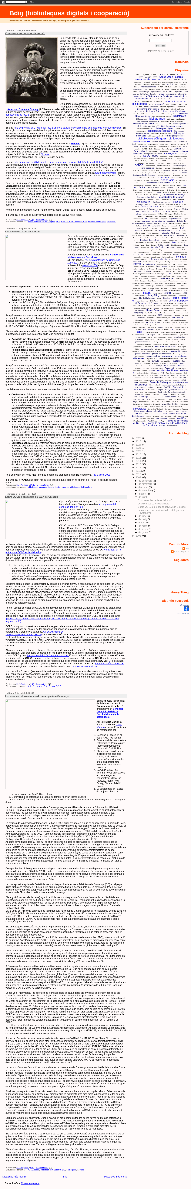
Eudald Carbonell (175, 223)
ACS (58, 222)
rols (134, 375)
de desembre (145, 480)
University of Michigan (180, 409)
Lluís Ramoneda (142, 301)
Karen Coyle (139, 286)
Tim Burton (177, 399)
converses (154, 180)
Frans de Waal (183, 238)
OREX (170, 337)
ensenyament (138, 219)
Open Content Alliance (169, 335)
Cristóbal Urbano (153, 187)
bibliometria (139, 111)
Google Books (157, 247)
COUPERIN (157, 185)
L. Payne (164, 288)
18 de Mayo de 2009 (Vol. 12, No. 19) (24, 634)
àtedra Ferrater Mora (171, 99)
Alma (176, 84)
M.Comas (157, 306)
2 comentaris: (42, 220)
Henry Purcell (152, 250)
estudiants (171, 221)
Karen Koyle (150, 286)
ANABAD (168, 87)
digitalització (144, 201)
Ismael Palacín (139, 266)
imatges (176, 254)
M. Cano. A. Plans (167, 303)
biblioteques (157, 118)
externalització (142, 228)
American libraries (148, 87)
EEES (138, 214)
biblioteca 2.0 (152, 111)
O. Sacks (165, 329)
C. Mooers (181, 144)
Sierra (151, 385)
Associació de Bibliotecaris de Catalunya (153, 96)
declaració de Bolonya (174, 194)
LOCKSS (163, 301)
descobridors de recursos (171, 197)
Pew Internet (148, 347)
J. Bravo (172, 266)
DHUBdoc (151, 199)
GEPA (160, 245)
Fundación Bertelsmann (170, 240)
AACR (141, 77)
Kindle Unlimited (171, 286)
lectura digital (157, 293)
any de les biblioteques (179, 89)
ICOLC (141, 254)
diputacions (139, 204)
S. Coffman (181, 375)
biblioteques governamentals (161, 133)
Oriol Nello (159, 339)
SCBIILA (168, 380)
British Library (164, 144)
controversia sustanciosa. (84, 666)
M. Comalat (179, 303)
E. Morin (177, 209)
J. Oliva (184, 269)
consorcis (163, 177)
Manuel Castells (154, 310)
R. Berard (155, 363)
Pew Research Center (165, 346)
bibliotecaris (179, 116)
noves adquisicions (181, 327)
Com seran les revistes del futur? (25, 33)
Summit (147, 394)
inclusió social (155, 257)
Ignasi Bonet (166, 254)
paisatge (156, 342)
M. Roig (141, 306)
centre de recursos (140, 158)
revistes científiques (97, 222)
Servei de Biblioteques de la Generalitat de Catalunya (161, 383)
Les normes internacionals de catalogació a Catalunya (37, 696)
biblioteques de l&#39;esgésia (148, 121)
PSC (138, 361)
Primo (175, 354)
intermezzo (183, 262)
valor (165, 413)
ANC (175, 87)
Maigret (156, 308)
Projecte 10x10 (151, 358)
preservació (174, 351)
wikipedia (172, 418)
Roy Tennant (164, 375)
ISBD (185, 264)
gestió (167, 245)
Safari (175, 378)
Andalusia (182, 87)
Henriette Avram (140, 250)
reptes (145, 370)
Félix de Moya (140, 233)
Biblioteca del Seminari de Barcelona (146, 114)
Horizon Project (143, 252)
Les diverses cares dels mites (22, 231)
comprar (136, 170)
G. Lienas (181, 242)
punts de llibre (166, 361)
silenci (157, 385)
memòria (185, 315)
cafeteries (152, 146)
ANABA (160, 87)
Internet (137, 264)
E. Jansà (160, 209)
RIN (162, 373)
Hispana (162, 250)
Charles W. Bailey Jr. (142, 161)
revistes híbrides (142, 373)
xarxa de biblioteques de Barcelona (77, 487)
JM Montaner (178, 274)
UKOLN (175, 402)
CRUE (163, 187)
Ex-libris (181, 226)
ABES (155, 77)
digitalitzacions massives (162, 202)
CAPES (144, 149)
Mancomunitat (181, 308)
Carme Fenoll (179, 149)
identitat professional (153, 254)
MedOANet (168, 315)
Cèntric (151, 158)
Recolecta (138, 368)
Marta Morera (178, 313)
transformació (144, 402)
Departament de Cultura (147, 197)
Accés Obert (166, 76)
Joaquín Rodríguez (163, 276)
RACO (182, 363)
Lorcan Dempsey (178, 300)
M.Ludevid (166, 306)
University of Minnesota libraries (148, 411)
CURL (177, 187)
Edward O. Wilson (178, 211)
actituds (177, 80)
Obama (178, 329)
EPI (146, 218)
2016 (139, 454)
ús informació (181, 411)
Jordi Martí (153, 278)
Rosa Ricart (154, 375)
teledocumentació (157, 397)
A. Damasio (171, 74)
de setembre (145, 490)
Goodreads (145, 247)
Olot (158, 335)
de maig (143, 519)
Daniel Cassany (182, 192)
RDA (166, 366)
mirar (160, 320)
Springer (160, 390)
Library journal (140, 295)
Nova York (168, 327)
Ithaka (164, 266)
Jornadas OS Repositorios (169, 281)
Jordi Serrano (152, 281)
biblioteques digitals (164, 128)
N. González (183, 322)
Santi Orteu (138, 380)
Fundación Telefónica (162, 242)
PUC (148, 361)
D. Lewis (157, 192)
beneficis (139, 106)
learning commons (175, 290)
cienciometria (172, 161)
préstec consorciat (142, 354)
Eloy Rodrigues (160, 216)
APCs (135, 92)
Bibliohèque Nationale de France (172, 109)
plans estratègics (147, 349)
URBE (171, 411)
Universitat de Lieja (175, 406)
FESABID (165, 233)
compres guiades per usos (150, 170)
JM (187, 548)
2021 (139, 448)
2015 (139, 457)
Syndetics (156, 394)
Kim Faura (159, 286)
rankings (159, 366)
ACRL (165, 80)
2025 (139, 441)
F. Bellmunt (154, 228)
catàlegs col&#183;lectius (153, 154)
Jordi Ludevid (143, 278)
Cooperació (37, 686)
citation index (160, 163)
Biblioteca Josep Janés (169, 114)
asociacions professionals (176, 94)
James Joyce (182, 271)
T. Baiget (164, 394)
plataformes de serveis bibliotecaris (167, 349)
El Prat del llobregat (165, 214)
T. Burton (173, 394)
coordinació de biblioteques (158, 183)
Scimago (176, 380)
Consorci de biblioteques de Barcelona (95, 256)
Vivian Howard (183, 416)
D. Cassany (148, 192)
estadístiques (158, 221)
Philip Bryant (182, 347)
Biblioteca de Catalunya (50, 1170)
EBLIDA (185, 209)
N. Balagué (166, 322)
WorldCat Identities (139, 421)
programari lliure (153, 356)
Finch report (175, 233)
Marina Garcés (169, 310)
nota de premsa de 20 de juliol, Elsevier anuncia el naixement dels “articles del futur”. (58, 162)
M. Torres (149, 306)
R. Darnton (164, 363)
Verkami (148, 416)
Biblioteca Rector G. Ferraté (161, 116)
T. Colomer (181, 394)
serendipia (144, 382)
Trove (153, 402)
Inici (65, 1176)
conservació (176, 175)
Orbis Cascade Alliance (144, 337)
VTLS (136, 418)
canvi (185, 146)
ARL (170, 92)
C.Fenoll (143, 146)
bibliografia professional (148, 109)
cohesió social (150, 166)
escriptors (163, 219)
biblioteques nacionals (155, 136)
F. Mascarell (174, 228)
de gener (143, 532)
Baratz (173, 104)
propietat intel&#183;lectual (168, 358)
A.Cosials (181, 75)
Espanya (146, 221)
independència (167, 257)
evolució (174, 226)
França (135, 238)
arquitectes (178, 92)
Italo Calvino (150, 266)
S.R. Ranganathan (156, 378)
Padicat (182, 339)
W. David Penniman (147, 418)
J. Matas (159, 269)
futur (85, 222)
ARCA (165, 92)
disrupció (148, 204)
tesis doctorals (138, 399)
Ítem (158, 266)
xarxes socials (172, 426)
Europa (52, 686)
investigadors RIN (163, 264)
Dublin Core (179, 207)
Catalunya (183, 154)
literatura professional (168, 295)
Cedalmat (163, 156)
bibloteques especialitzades (162, 142)
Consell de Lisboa (164, 175)
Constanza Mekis (177, 178)
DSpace (170, 207)
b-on (167, 104)
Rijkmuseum (155, 373)
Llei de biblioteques (147, 298)
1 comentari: (41, 684)
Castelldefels (163, 151)
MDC (160, 315)
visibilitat (168, 416)
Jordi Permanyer (167, 278)
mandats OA (139, 310)
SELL (136, 382)
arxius (161, 94)
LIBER (185, 293)
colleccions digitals (179, 166)
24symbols (145, 74)
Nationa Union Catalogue (144, 325)
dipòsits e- (178, 201)
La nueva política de (109, 663)
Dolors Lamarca (149, 206)
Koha (144, 288)
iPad (173, 264)
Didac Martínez (166, 199)
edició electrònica (143, 211)
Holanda (170, 250)
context (146, 180)
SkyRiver (159, 387)
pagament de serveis (143, 342)
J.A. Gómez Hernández (142, 271)
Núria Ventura (148, 330)
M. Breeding (140, 303)
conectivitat (183, 170)
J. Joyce (142, 269)
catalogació (71, 1170)
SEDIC (183, 380)
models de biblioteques (178, 320)
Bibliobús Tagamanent (167, 106)
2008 (139, 535)
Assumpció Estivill (156, 99)
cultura (170, 187)
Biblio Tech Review (151, 106)
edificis (156, 211)
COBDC (139, 165)
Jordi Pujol (179, 278)
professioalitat (139, 356)
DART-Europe (157, 195)
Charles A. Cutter (180, 158)
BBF (186, 104)
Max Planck (152, 315)
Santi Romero (149, 380)
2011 (138, 471)
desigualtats (141, 199)
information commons (179, 259)
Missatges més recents (14, 1176)
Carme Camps (167, 149)
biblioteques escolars (160, 130)
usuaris (138, 413)
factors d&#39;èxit (150, 231)
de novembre (145, 484)
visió (174, 416)
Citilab (169, 163)
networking (152, 327)
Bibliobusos (181, 106)
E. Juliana (168, 209)
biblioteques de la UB (164, 124)
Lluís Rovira (154, 301)
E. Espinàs (151, 209)
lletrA (159, 298)
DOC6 (137, 207)
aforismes (137, 82)
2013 (139, 464)
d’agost (142, 493)
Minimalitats (177, 317)
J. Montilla (176, 269)
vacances (157, 414)
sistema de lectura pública (144, 387)
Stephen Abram (150, 392)
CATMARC (137, 156)
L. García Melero (153, 288)
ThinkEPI (149, 399)
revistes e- (111, 222)
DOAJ (184, 204)
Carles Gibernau (154, 149)
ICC (134, 254)
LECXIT (167, 293)
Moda (166, 320)
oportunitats (184, 335)
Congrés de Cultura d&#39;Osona (156, 173)
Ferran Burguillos (152, 233)
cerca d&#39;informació (164, 158)
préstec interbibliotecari (161, 354)
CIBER (164, 161)
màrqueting (138, 313)
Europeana (156, 226)
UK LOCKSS (166, 402)
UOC (165, 411)
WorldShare (152, 421)
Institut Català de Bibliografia (153, 262)
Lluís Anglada (181, 551)
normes (80, 1170)
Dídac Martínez (178, 199)
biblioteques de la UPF (151, 126)
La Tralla (173, 288)
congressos (174, 173)
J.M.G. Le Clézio (170, 271)
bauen (180, 104)
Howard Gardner (156, 252)
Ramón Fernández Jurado (145, 366)
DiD (157, 199)
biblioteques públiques (37, 487)
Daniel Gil (139, 195)
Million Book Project (163, 318)
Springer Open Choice (174, 390)
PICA (137, 349)
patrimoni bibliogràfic (144, 344)
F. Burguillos (164, 228)
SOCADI (167, 387)
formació (159, 235)
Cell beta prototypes (105, 173)
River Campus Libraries (174, 373)
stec (141, 392)
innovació (137, 262)
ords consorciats (159, 337)
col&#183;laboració (164, 166)
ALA (29, 686)
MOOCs (149, 322)
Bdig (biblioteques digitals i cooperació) (69, 13)
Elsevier (75, 143)
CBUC (146, 156)
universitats (139, 408)
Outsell (167, 339)
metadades (150, 318)
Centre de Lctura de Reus (178, 156)
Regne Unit (169, 368)
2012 (139, 467)
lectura (147, 292)
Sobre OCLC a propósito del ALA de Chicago (31, 496)
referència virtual (157, 368)
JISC (169, 273)
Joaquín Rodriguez (148, 276)
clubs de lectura (179, 163)
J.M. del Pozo (157, 271)
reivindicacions (181, 368)
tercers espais (170, 397)
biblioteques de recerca (172, 126)
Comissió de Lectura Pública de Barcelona (170, 168)
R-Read (147, 363)
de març (143, 526)
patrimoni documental (161, 344)
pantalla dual (174, 342)
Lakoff (150, 290)
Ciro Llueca (150, 163)
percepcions (174, 344)
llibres (175, 297)
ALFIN (170, 84)
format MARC (169, 235)
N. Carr (174, 322)
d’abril (142, 522)
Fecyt (184, 231)
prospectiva (184, 358)
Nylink (158, 329)
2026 (139, 438)
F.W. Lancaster (75, 222)
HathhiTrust (171, 247)
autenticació (158, 101)
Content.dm (138, 180)
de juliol (142, 497)
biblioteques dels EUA (145, 128)
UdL (158, 402)
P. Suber (175, 339)
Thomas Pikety (159, 399)
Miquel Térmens (150, 320)
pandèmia (164, 342)
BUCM (173, 144)
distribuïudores (159, 204)
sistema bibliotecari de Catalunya (173, 385)
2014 (139, 461)
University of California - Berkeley (159, 409)
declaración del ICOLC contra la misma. (48, 655)
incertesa (146, 257)
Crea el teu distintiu (182, 613)
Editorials (165, 211)
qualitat (176, 361)
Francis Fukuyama (146, 238)
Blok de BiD (142, 144)
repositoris (136, 370)
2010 (139, 474)
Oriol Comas (149, 339)
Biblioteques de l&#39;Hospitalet (172, 121)
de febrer (143, 529)
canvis (137, 149)
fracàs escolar (182, 235)
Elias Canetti (149, 216)
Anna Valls (165, 89)
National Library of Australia (164, 325)
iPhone (179, 264)
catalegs (174, 151)
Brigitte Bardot (54, 487)
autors (151, 104)
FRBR (136, 240)
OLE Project (150, 335)
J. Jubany (150, 269)
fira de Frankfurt (148, 235)
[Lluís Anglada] (186, 610)
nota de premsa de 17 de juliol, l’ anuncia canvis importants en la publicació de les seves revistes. (68, 127)
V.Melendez (148, 414)
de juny (142, 516)
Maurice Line (141, 315)
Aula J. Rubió (33, 1170)
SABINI (168, 378)
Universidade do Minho (170, 404)
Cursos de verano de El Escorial (163, 190)
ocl (184, 329)
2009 (138, 74)
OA (172, 329)
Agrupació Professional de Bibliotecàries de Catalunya (162, 82)
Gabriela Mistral (138, 245)
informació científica (140, 259)
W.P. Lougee (161, 418)
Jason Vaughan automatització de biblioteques (149, 274)
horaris (177, 250)
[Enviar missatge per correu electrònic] (50, 220)
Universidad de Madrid (152, 404)
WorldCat (181, 418)
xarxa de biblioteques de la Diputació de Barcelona (165, 424)
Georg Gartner (151, 245)
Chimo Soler (155, 161)
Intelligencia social (171, 262)
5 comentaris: (43, 485)
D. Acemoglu (137, 192)
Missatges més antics (115, 1176)
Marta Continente (165, 313)
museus (158, 322)
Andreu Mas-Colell (140, 89)
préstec (184, 351)
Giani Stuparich (176, 245)
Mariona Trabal (181, 310)
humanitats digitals (180, 252)
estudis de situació (154, 223)
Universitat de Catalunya (158, 406)
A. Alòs (153, 74)
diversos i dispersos (173, 204)
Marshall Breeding (151, 313)
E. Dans (142, 209)
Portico (164, 351)
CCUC (155, 156)
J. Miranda (167, 269)
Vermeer (156, 416)
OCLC (58, 686)
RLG (185, 373)
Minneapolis (139, 320)
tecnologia (143, 396)
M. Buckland (153, 303)
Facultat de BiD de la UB (169, 230)
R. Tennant (174, 363)
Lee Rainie (177, 293)
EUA (45, 686)
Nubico (138, 329)
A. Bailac (161, 75)
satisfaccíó (159, 380)
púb (143, 361)
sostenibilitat (150, 390)
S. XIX (146, 378)
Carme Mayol (140, 151)
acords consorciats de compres (41, 222)
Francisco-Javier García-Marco (165, 238)
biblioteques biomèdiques (176, 119)
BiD (63, 1170)
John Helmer (176, 276)
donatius (163, 207)
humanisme (168, 252)
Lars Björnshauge (161, 290)
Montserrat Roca (138, 322)
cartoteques (153, 151)
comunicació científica (169, 170)
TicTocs (169, 399)
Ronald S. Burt (143, 375)
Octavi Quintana (152, 332)
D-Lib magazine (181, 190)
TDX (135, 397)
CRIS (179, 185)
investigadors (149, 264)
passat (183, 342)
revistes (152, 370)
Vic (162, 416)
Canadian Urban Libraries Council (169, 146)
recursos (146, 368)
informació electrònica (160, 259)
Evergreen (165, 226)
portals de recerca (153, 351)
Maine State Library (167, 308)
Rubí (173, 375)
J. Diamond (181, 266)
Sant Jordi (182, 378)
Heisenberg (181, 247)
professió (182, 354)
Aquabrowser (156, 92)
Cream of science (169, 185)
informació (180, 256)
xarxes (162, 425)
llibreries (166, 298)
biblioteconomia (141, 119)
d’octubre (143, 487)
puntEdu (155, 361)
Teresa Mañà (182, 397)
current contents (144, 190)
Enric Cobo (179, 216)
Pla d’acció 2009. (102, 475)
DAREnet (147, 195)
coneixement (138, 173)
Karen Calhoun (182, 283)
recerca (181, 365)
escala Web (154, 219)
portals (143, 351)
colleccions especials (144, 168)
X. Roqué (162, 421)
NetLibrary (142, 327)
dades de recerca (169, 192)
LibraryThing (153, 295)
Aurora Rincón (147, 101)
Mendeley (141, 318)
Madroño (175, 306)
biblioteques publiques (175, 136)
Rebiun (172, 366)
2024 (139, 444)
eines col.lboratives (149, 214)
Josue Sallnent (170, 283)
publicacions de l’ (17, 114)
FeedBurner (167, 51)
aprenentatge (144, 92)
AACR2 (148, 77)
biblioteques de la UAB (143, 123)
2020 (139, 451)
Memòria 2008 (90, 265)
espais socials (175, 218)
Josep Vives (158, 283)
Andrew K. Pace (154, 89)
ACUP (184, 80)
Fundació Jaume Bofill (150, 240)
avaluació (159, 104)
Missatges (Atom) (30, 1183)
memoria (177, 315)
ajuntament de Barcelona (151, 84)
